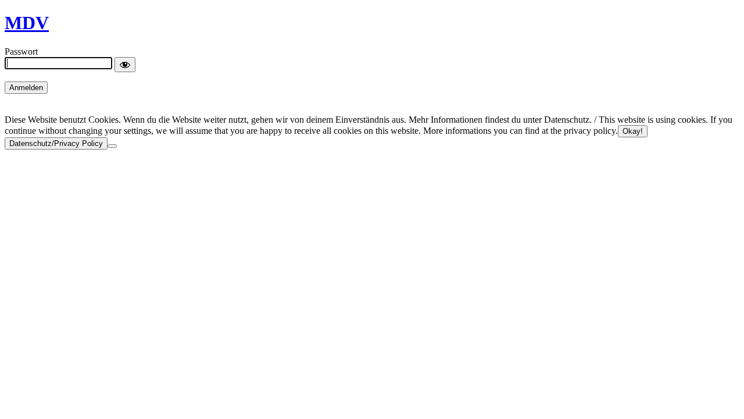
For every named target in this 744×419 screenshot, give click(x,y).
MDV (27, 22)
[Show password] (125, 64)
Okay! (633, 131)
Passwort (21, 51)
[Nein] (112, 146)
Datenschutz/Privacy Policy (56, 143)
